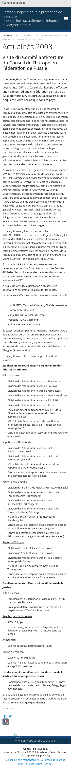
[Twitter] (10, 716)
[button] (35, 3)
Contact (49, 763)
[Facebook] (5, 716)
